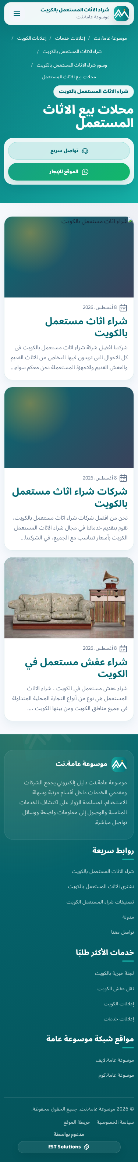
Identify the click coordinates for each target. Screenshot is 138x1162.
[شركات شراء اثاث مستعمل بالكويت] (69, 427)
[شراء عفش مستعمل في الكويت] (69, 597)
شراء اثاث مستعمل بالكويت (86, 327)
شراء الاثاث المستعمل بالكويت (72, 51)
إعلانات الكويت (31, 38)
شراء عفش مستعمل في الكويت (76, 668)
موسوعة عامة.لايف (115, 1060)
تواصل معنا (122, 932)
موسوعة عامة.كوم (116, 1075)
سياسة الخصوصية (115, 1122)
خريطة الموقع (77, 1122)
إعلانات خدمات (70, 38)
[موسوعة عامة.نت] (119, 764)
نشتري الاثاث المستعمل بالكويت (101, 886)
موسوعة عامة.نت (110, 38)
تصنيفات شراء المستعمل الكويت (100, 902)
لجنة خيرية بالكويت (114, 973)
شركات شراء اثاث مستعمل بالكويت (70, 498)
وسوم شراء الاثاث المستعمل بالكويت (72, 65)
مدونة (128, 917)
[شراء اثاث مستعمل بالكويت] (69, 257)
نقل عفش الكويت (116, 988)
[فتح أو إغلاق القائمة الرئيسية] (17, 14)
